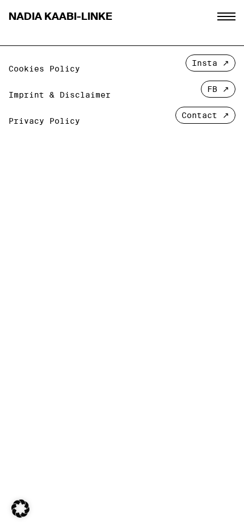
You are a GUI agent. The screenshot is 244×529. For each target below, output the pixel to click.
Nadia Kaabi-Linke (60, 16)
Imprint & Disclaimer (60, 94)
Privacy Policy (44, 120)
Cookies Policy (44, 68)
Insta (204, 63)
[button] (20, 508)
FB (212, 89)
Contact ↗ (205, 115)
